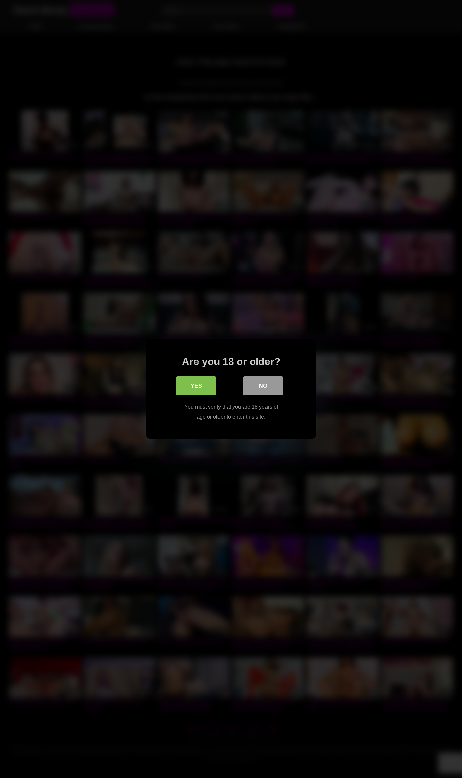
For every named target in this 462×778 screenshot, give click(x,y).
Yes (196, 386)
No (263, 386)
